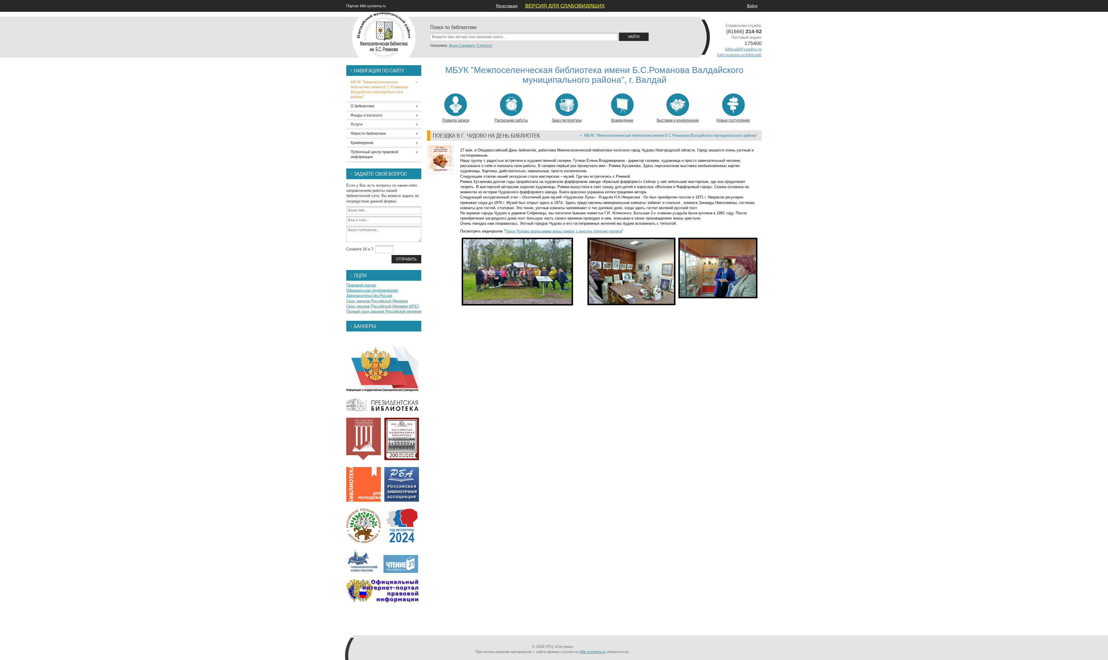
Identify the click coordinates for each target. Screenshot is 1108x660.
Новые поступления (733, 120)
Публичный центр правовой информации (374, 154)
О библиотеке (362, 106)
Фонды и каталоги (366, 115)
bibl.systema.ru (592, 652)
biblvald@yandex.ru (743, 49)
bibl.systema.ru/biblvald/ (739, 54)
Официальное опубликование (372, 290)
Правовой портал (361, 285)
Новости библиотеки (368, 133)
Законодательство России (369, 295)
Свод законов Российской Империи (377, 301)
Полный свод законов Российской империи (383, 311)
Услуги (356, 124)
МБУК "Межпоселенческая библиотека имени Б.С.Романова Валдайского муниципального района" (670, 135)
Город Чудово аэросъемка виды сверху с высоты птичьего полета (563, 231)
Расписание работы (511, 120)
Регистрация (507, 6)
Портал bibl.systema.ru (366, 6)
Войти (752, 6)
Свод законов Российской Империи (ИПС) (382, 306)
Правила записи (455, 120)
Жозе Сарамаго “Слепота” (471, 46)
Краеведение (622, 120)
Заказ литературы (567, 120)
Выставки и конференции (678, 120)
